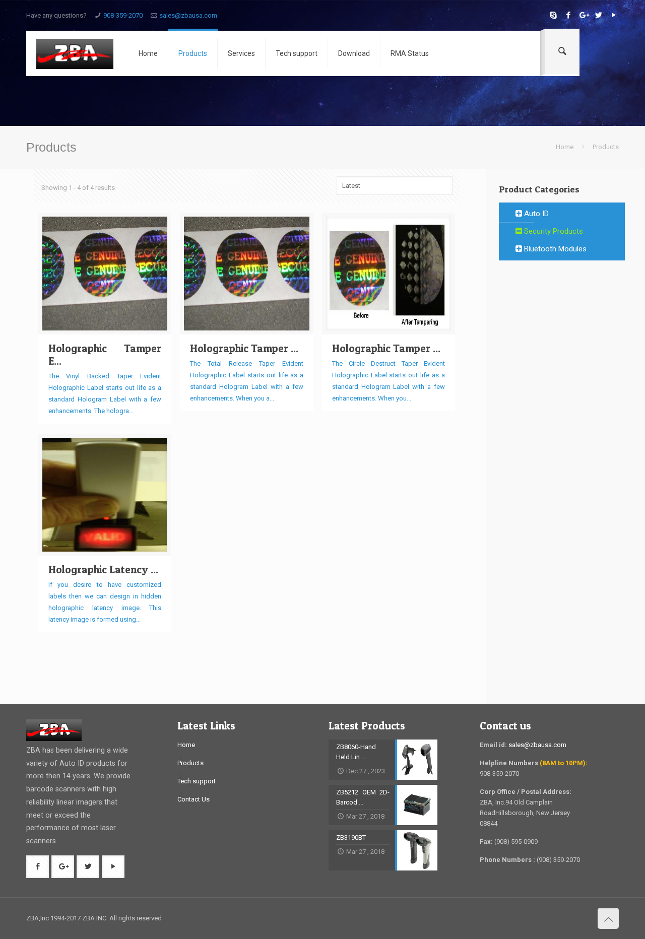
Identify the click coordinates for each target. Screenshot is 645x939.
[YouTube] (613, 15)
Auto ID (535, 213)
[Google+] (583, 15)
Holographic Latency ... (103, 569)
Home (564, 147)
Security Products (552, 231)
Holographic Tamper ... (244, 348)
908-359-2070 (123, 15)
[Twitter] (598, 15)
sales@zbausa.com (188, 15)
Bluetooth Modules (554, 248)
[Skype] (553, 15)
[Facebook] (568, 15)
